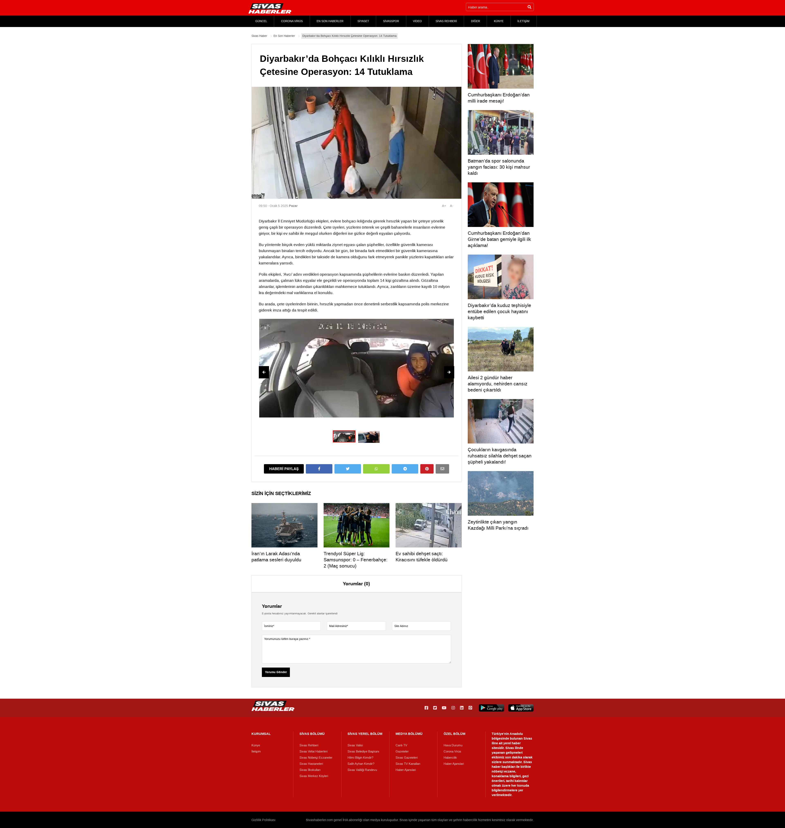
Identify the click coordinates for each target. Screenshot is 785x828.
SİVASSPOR (391, 21)
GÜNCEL (261, 21)
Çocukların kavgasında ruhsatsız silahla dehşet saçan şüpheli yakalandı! (500, 456)
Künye (255, 745)
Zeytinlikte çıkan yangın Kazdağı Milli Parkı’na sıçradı (498, 525)
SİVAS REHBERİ (446, 21)
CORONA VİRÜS (292, 21)
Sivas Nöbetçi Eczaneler (315, 758)
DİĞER (475, 21)
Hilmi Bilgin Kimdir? (360, 758)
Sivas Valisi (355, 745)
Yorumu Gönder (276, 672)
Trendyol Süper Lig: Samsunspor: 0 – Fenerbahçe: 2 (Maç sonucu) (355, 559)
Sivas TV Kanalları (408, 764)
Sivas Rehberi (308, 745)
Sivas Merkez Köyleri (313, 776)
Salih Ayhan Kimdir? (361, 764)
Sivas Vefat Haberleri (313, 751)
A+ (444, 206)
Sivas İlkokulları (310, 770)
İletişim (256, 751)
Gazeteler (402, 751)
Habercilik (450, 758)
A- (451, 206)
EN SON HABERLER (330, 21)
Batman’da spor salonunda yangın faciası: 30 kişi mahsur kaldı (499, 167)
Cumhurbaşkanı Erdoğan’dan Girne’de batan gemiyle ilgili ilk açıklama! (499, 239)
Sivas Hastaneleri (311, 764)
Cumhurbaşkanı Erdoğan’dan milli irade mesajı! (499, 98)
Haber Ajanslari (406, 770)
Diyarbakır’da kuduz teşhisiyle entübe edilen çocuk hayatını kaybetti (499, 311)
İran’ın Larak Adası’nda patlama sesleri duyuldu (276, 556)
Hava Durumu (453, 745)
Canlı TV (401, 745)
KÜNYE (499, 21)
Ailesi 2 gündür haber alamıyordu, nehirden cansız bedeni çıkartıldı (497, 384)
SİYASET (363, 21)
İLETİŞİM (523, 21)
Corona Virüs (452, 751)
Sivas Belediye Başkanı (363, 751)
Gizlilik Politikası (263, 820)
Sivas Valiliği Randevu (362, 770)
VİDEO (417, 21)
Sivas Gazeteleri (407, 758)
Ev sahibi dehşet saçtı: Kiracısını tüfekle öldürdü (421, 556)
